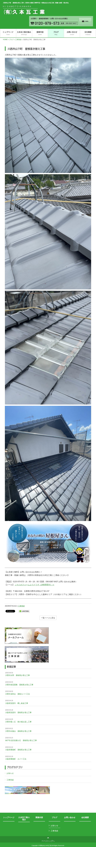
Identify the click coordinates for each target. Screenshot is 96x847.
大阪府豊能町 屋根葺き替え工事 (18, 748)
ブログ (11, 39)
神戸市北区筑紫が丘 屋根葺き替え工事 (21, 739)
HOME (5, 39)
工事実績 (18, 39)
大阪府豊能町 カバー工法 (15, 758)
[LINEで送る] (24, 611)
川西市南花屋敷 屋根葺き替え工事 (19, 683)
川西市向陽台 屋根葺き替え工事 (18, 730)
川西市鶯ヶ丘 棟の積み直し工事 (18, 720)
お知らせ (10, 773)
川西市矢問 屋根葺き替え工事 (17, 674)
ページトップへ (48, 841)
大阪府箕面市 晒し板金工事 (16, 702)
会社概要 (85, 817)
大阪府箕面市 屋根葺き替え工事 (18, 711)
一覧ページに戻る (48, 618)
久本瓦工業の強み (24, 818)
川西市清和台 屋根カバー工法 (17, 692)
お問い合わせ (69, 817)
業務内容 (39, 817)
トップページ (8, 817)
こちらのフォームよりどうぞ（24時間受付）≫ (34, 585)
